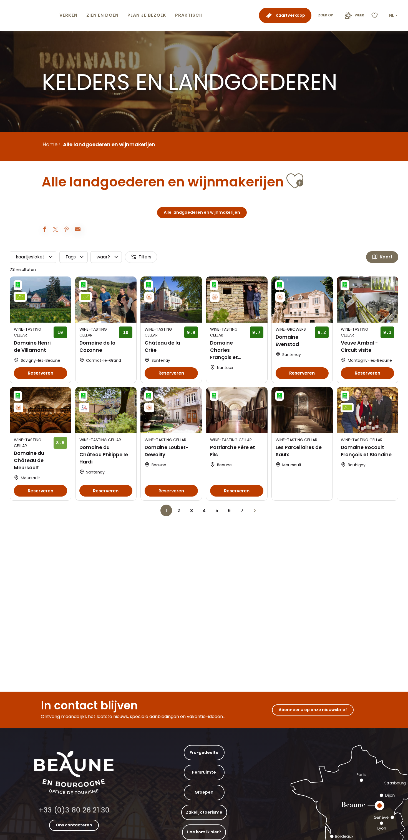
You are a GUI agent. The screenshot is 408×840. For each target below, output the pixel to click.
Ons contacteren (74, 825)
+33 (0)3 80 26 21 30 (74, 810)
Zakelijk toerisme (204, 812)
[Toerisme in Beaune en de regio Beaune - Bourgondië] (28, 15)
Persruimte (204, 772)
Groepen (204, 792)
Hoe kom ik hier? (204, 832)
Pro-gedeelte (204, 752)
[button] (393, 15)
